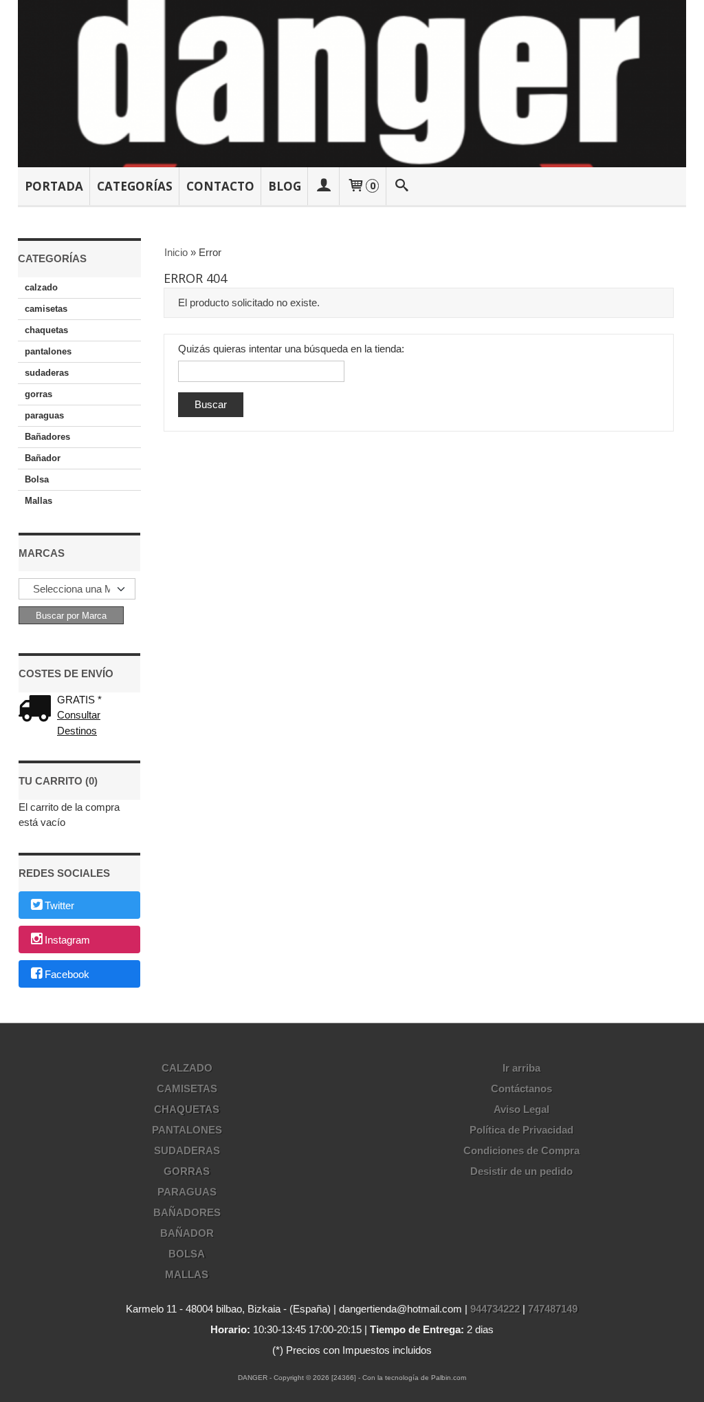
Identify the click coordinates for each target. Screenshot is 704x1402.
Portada (54, 186)
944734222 (495, 1309)
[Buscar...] (401, 186)
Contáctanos (521, 1088)
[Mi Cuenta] (323, 186)
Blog (284, 186)
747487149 (553, 1309)
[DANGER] (352, 83)
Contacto (220, 186)
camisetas (46, 309)
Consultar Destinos (78, 722)
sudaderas (47, 373)
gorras (38, 394)
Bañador (42, 458)
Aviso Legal (521, 1109)
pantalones (48, 351)
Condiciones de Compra (521, 1150)
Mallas (38, 501)
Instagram (67, 940)
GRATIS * (79, 699)
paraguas (44, 415)
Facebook (67, 974)
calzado (41, 287)
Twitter (59, 906)
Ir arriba (521, 1068)
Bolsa (37, 479)
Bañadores (47, 437)
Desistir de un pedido (521, 1171)
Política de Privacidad (521, 1130)
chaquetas (46, 330)
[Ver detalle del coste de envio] (38, 709)
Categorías (135, 186)
